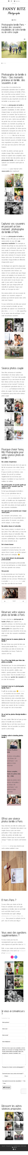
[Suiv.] (23, 601)
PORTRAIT (9, 1138)
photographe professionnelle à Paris (15, 470)
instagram (23, 951)
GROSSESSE (19, 1119)
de (14, 601)
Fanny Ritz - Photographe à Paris (7, 1146)
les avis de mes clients (15, 581)
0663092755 (14, 3)
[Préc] (5, 601)
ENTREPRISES (18, 1138)
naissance (22, 133)
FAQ (24, 944)
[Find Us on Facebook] (8, 1)
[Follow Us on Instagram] (11, 1)
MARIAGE (9, 1119)
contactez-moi (12, 311)
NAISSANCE (9, 1128)
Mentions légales (23, 1146)
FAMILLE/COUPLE (19, 1128)
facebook (8, 953)
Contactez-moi (6, 169)
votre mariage (7, 135)
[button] (24, 39)
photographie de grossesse (10, 496)
